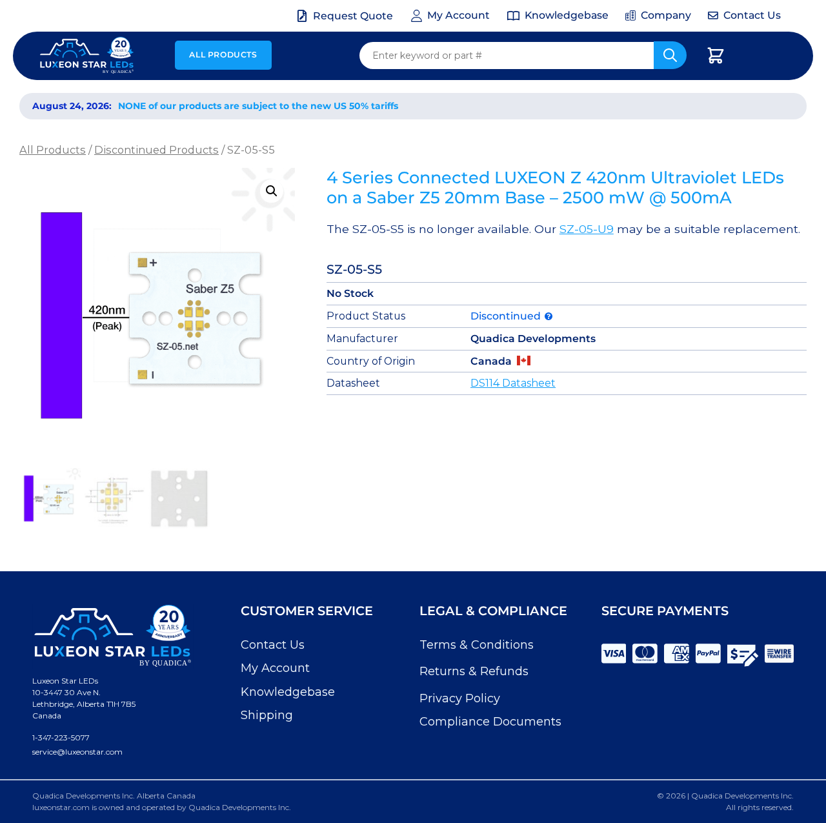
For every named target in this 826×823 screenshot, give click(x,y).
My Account (275, 668)
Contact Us (273, 645)
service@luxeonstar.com (77, 752)
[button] (271, 191)
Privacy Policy (459, 698)
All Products (223, 54)
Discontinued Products (156, 149)
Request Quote (353, 16)
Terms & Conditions (476, 645)
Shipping (267, 715)
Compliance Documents (490, 722)
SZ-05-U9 (586, 229)
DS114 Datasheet (513, 383)
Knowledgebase (288, 692)
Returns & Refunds (474, 671)
